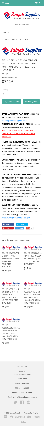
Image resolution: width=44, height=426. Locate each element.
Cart (40, 3)
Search (22, 371)
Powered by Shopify (31, 413)
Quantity (5, 89)
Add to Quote (31, 102)
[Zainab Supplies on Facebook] (22, 403)
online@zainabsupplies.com (14, 120)
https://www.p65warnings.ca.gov (16, 217)
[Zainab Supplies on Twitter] (15, 403)
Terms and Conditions (22, 374)
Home (4, 32)
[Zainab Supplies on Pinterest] (28, 403)
